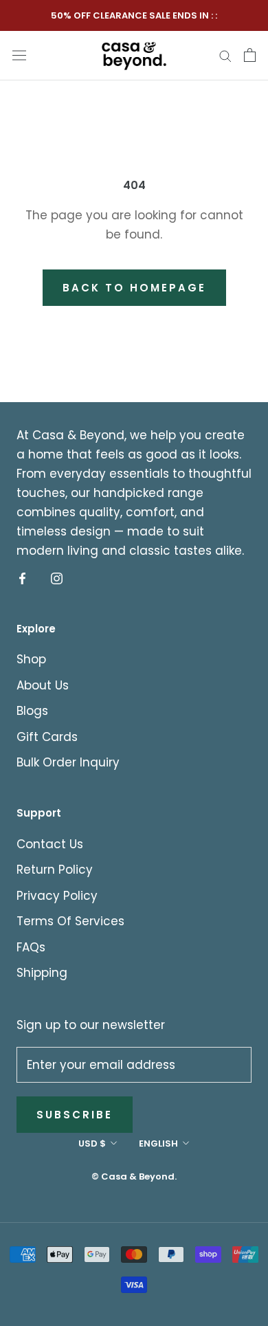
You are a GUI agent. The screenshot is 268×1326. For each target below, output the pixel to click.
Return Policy (54, 869)
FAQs (30, 947)
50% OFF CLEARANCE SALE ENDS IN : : (134, 15)
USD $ (92, 1143)
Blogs (32, 711)
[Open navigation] (19, 54)
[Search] (225, 55)
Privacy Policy (57, 895)
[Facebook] (22, 578)
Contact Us (49, 844)
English (158, 1143)
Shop (31, 659)
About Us (42, 685)
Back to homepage (134, 287)
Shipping (41, 972)
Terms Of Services (70, 921)
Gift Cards (47, 737)
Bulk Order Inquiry (68, 762)
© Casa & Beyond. (134, 1176)
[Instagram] (57, 578)
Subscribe (74, 1114)
